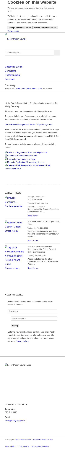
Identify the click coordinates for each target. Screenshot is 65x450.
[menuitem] (10, 446)
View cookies (13, 31)
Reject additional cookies (45, 27)
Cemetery (10, 85)
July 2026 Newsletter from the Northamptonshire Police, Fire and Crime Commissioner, (42, 249)
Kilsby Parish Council (23, 440)
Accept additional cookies (20, 27)
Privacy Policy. (22, 341)
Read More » (33, 216)
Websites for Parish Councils (42, 440)
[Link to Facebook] (58, 443)
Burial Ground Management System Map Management (28, 124)
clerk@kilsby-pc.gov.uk (15, 420)
